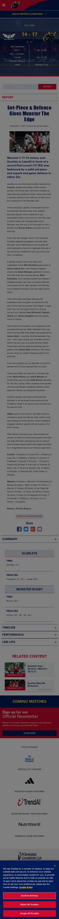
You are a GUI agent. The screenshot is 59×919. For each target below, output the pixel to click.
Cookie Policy (26, 887)
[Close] (55, 865)
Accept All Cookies (29, 913)
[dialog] (29, 889)
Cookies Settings (29, 895)
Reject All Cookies (29, 904)
